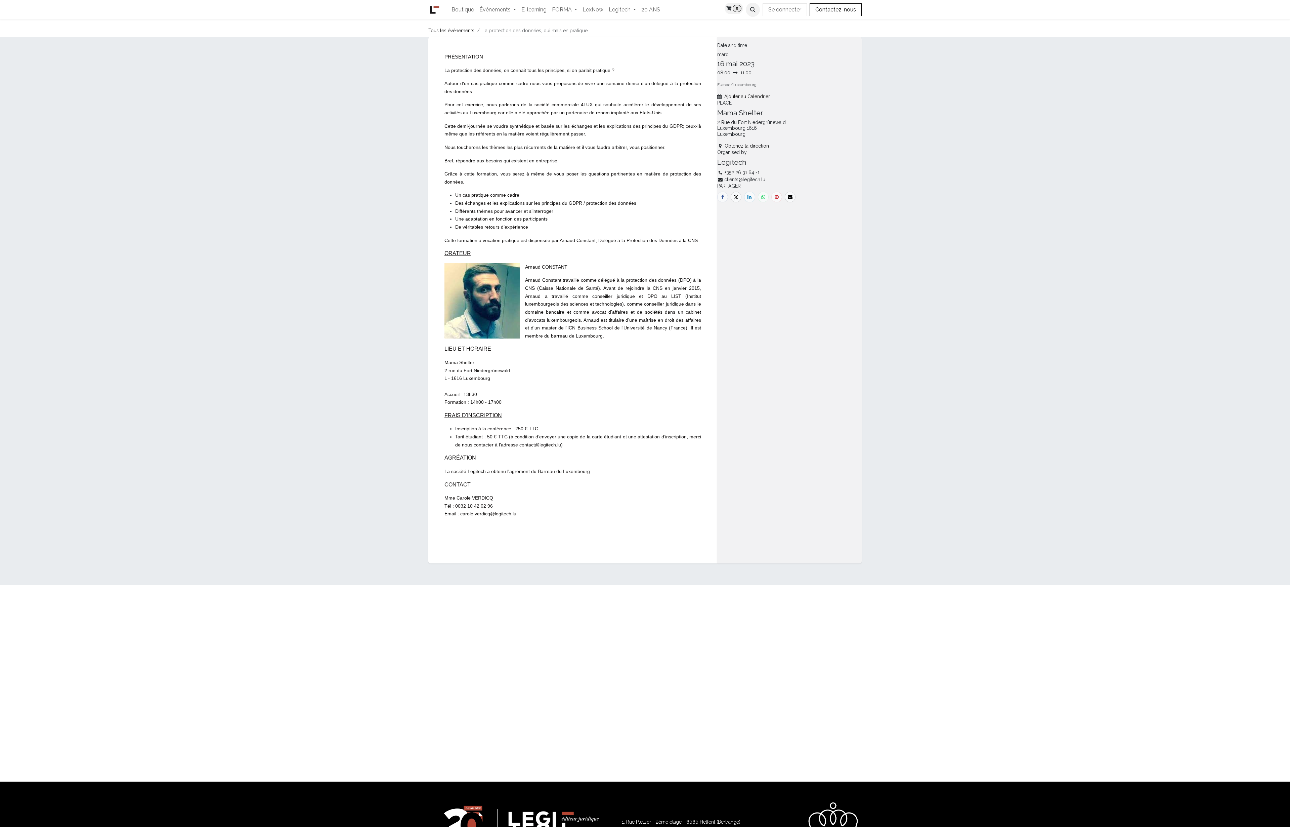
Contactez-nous (835, 9)
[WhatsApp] (763, 197)
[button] (753, 10)
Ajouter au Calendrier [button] (747, 96)
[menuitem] (463, 9)
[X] (736, 197)
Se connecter (784, 9)
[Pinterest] (776, 197)
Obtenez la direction (747, 146)
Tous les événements (451, 30)
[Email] (790, 197)
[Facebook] (722, 197)
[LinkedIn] (749, 197)
